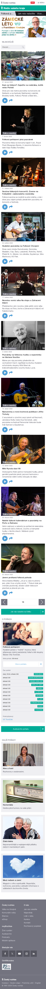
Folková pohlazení (11, 647)
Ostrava (39, 695)
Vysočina (38, 710)
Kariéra (27, 919)
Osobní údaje (15, 983)
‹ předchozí (4, 602)
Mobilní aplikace (8, 940)
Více (40, 13)
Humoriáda (8, 805)
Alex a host (8, 768)
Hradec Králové (36, 681)
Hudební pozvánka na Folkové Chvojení (20, 246)
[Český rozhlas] (8, 2)
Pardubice (38, 674)
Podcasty (6, 937)
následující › (42, 602)
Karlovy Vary (37, 685)
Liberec (39, 688)
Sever (40, 706)
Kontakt (27, 923)
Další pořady (9, 740)
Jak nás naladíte (26, 13)
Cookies (5, 983)
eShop (4, 919)
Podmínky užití (27, 983)
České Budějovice (35, 678)
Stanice (5, 916)
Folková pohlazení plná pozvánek (17, 139)
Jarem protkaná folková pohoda (16, 577)
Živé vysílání (7, 930)
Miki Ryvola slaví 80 (11, 468)
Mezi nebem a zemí (12, 880)
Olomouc (38, 692)
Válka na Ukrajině (9, 909)
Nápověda (28, 913)
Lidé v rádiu (28, 916)
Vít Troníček (8, 719)
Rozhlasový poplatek (32, 926)
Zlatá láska (8, 841)
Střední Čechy (36, 702)
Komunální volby (9, 913)
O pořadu (7, 619)
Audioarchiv (7, 934)
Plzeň (40, 699)
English (38, 983)
